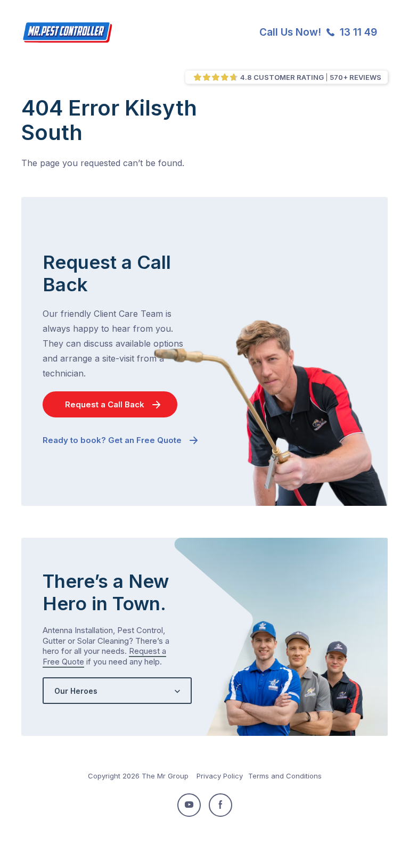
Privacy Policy (220, 776)
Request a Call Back (104, 404)
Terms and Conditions (285, 776)
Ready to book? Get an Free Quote (112, 440)
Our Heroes (75, 690)
